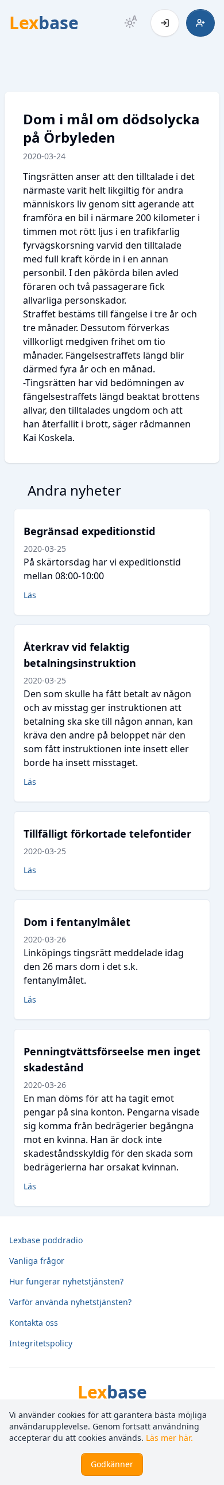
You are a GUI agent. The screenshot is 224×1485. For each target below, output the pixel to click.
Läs (30, 595)
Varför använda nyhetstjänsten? (70, 1302)
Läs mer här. (169, 1437)
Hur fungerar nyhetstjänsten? (66, 1281)
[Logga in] (164, 23)
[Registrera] (200, 23)
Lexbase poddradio (46, 1240)
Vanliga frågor (36, 1260)
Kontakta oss (33, 1322)
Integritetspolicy (40, 1343)
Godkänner (112, 1464)
